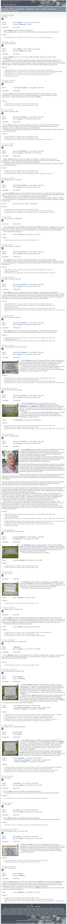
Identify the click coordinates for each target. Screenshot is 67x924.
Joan (41, 405)
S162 (6, 76)
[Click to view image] (10, 373)
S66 (6, 74)
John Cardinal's (26, 922)
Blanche (18, 649)
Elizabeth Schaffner (9, 883)
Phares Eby (54, 881)
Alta (33, 406)
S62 (6, 798)
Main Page (5, 9)
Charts (37, 9)
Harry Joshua (26, 583)
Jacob (16, 783)
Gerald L (6, 619)
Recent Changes (53, 9)
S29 (6, 71)
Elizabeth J (19, 24)
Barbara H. (19, 875)
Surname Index (20, 9)
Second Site (31, 922)
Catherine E (41, 583)
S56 (6, 37)
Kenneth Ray (19, 560)
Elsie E (17, 118)
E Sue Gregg (33, 918)
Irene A (22, 193)
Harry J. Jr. (54, 582)
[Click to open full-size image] (18, 360)
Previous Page (6, 10)
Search (12, 9)
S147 (6, 310)
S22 (6, 515)
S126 (6, 103)
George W (29, 741)
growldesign (48, 922)
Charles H (19, 227)
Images (44, 9)
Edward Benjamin (22, 707)
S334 (6, 523)
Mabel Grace (20, 709)
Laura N (40, 686)
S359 (6, 521)
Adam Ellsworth (19, 87)
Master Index (30, 9)
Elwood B (19, 537)
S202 (6, 271)
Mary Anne (18, 785)
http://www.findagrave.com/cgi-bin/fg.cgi (35, 635)
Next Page (15, 10)
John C (17, 22)
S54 (6, 73)
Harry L (38, 881)
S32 (6, 717)
